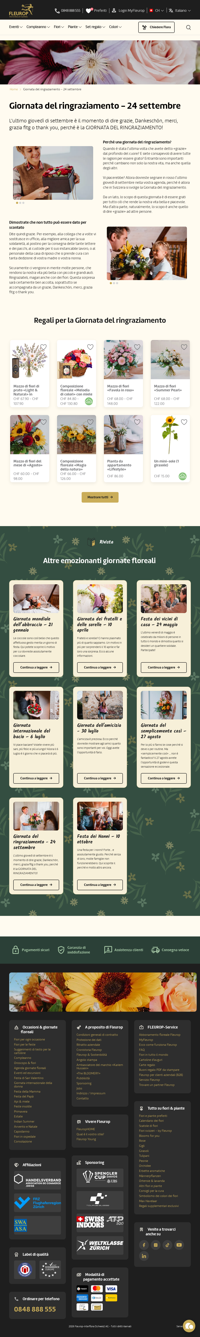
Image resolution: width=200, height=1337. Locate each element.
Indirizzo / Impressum (91, 1093)
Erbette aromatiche (152, 1171)
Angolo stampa (87, 1060)
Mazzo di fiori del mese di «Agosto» (28, 463)
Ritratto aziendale (88, 1045)
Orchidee (145, 1166)
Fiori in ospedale (25, 1136)
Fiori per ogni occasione (29, 1039)
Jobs (79, 1088)
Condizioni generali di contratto (97, 1035)
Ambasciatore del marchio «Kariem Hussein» (100, 1066)
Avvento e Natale (25, 1126)
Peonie (143, 1161)
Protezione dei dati (89, 1040)
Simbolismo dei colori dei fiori (158, 1196)
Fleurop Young (86, 1139)
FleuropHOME (86, 1129)
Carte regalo (147, 1065)
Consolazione (23, 1141)
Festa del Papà (24, 1096)
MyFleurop (146, 1040)
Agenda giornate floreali (30, 1068)
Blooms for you (149, 1136)
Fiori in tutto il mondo (153, 1055)
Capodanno (21, 1131)
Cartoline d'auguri (150, 1060)
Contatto (83, 1098)
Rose (142, 1141)
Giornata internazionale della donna (33, 1084)
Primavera (20, 1111)
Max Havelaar (148, 1201)
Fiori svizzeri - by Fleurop (155, 1131)
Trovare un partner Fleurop (157, 1085)
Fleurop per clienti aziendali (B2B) (161, 1075)
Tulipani (144, 1156)
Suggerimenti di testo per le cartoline (32, 1051)
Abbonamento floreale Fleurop (159, 1035)
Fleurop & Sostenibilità (92, 1055)
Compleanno (22, 1058)
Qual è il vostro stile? (90, 1134)
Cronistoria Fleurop (89, 1050)
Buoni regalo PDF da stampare (159, 1070)
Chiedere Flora (160, 27)
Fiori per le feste (24, 1044)
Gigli (142, 1146)
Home (14, 89)
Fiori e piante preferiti (153, 1116)
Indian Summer (24, 1121)
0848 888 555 (35, 1309)
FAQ (142, 1050)
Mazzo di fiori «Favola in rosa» (120, 388)
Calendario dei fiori (151, 1121)
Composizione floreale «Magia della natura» (73, 465)
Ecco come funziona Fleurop (158, 1045)
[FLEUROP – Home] (21, 11)
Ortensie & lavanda (152, 1181)
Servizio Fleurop (149, 1080)
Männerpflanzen (150, 1176)
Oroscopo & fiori (25, 1063)
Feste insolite (23, 1106)
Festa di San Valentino (29, 1078)
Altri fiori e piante (150, 1186)
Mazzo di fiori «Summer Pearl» (168, 388)
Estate (18, 1116)
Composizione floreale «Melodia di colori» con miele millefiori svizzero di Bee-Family (76, 394)
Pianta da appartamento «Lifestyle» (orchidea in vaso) (121, 467)
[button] (16, 27)
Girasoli (144, 1151)
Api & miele (21, 1101)
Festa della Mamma (27, 1091)
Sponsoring (84, 1083)
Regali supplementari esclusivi (159, 1206)
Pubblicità (83, 1078)
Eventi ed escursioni (27, 1073)
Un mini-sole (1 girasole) (166, 463)
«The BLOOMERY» (88, 1073)
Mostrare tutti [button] (98, 497)
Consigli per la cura (151, 1191)
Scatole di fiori (148, 1126)
